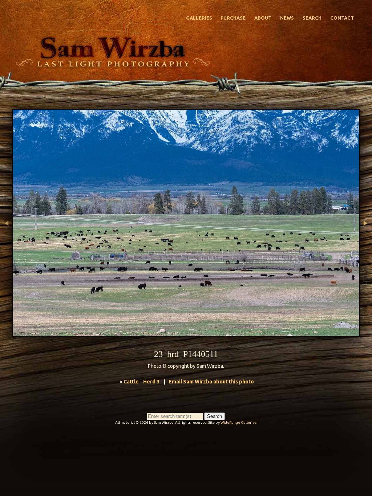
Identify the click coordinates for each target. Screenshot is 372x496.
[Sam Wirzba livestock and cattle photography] (113, 65)
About (262, 17)
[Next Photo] (366, 256)
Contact (342, 17)
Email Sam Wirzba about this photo (211, 382)
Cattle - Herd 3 (141, 382)
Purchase (233, 17)
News (287, 17)
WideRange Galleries (238, 422)
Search (312, 17)
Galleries (199, 17)
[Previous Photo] (6, 256)
